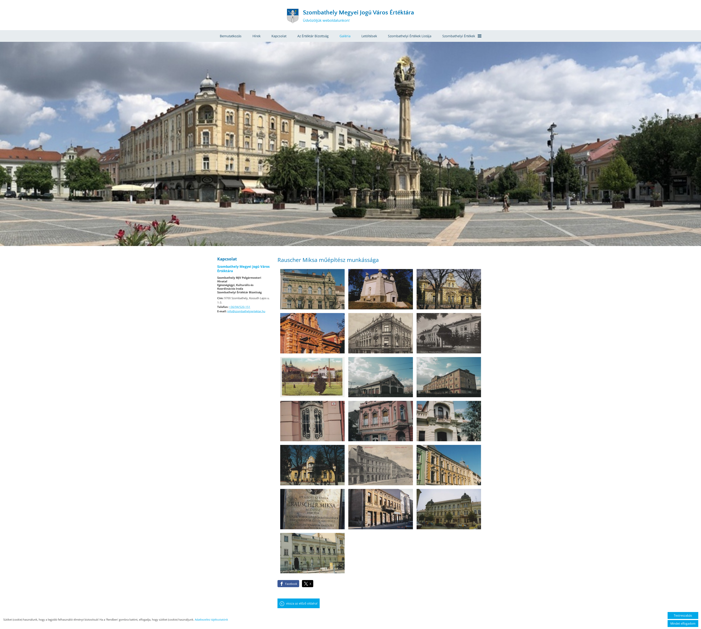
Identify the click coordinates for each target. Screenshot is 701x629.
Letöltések (369, 36)
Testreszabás (683, 615)
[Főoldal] (292, 16)
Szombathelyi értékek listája (409, 36)
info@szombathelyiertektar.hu (246, 311)
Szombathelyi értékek (458, 36)
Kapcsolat (278, 36)
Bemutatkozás (231, 36)
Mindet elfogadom (683, 624)
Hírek (256, 36)
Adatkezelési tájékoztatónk (211, 619)
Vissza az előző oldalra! (301, 603)
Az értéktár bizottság (313, 36)
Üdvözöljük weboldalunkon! (358, 16)
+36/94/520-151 (239, 307)
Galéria (345, 36)
